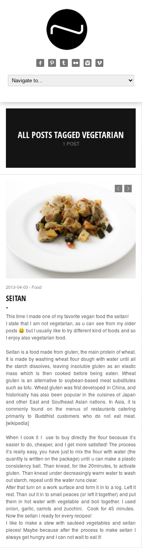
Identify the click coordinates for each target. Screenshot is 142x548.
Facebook (40, 63)
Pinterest (52, 63)
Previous (118, 188)
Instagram (88, 63)
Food (36, 287)
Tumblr (64, 63)
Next (128, 188)
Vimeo (99, 63)
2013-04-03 (17, 287)
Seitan (16, 298)
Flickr (76, 63)
